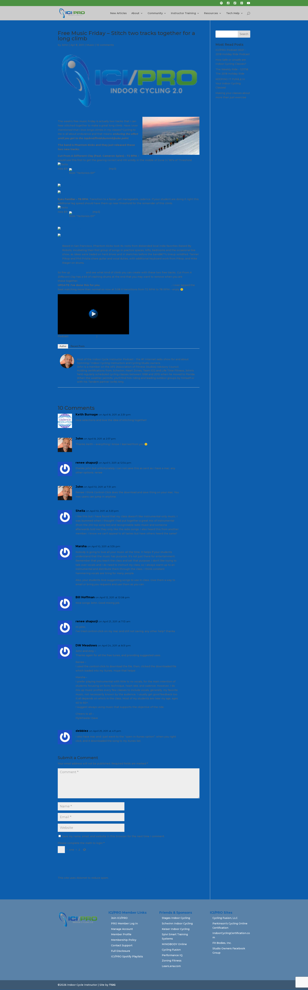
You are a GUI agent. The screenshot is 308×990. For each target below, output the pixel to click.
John (65, 45)
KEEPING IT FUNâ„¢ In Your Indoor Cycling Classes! (230, 83)
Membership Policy (123, 939)
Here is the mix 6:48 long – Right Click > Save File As (136, 285)
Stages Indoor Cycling (176, 918)
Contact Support (121, 945)
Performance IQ (172, 955)
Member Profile (121, 934)
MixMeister (78, 272)
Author (63, 346)
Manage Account (122, 929)
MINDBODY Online (174, 944)
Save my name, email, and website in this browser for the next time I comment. (113, 836)
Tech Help (233, 13)
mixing (187, 276)
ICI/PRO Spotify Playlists (127, 956)
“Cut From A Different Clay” (90, 168)
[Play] (93, 332)
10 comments (105, 45)
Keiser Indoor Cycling (175, 929)
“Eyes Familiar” (82, 211)
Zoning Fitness (171, 960)
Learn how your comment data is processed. (138, 877)
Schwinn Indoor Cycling (177, 923)
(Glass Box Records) (70, 177)
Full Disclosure (120, 951)
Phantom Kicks (79, 164)
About (135, 13)
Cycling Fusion (171, 949)
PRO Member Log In (124, 923)
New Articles (118, 13)
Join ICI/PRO (119, 918)
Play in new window (83, 336)
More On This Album (74, 185)
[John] (67, 366)
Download (104, 336)
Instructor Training (183, 13)
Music (90, 45)
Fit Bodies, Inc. (221, 943)
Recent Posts (78, 346)
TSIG (112, 984)
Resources (211, 13)
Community (155, 13)
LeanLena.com (171, 966)
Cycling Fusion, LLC (225, 918)
